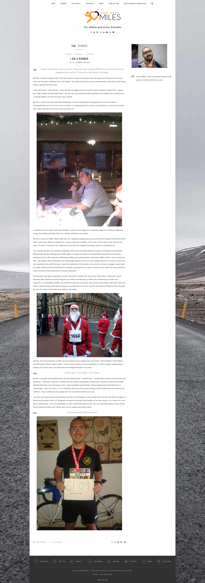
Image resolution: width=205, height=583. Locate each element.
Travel (101, 3)
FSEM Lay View (114, 3)
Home (53, 3)
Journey (63, 3)
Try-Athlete (76, 3)
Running (78, 54)
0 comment (58, 542)
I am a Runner (79, 58)
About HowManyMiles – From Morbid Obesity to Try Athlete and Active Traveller (102, 570)
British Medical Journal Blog (135, 3)
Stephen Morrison (83, 62)
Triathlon (89, 3)
